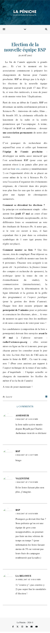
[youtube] (36, 626)
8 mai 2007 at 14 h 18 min (27, 419)
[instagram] (22, 626)
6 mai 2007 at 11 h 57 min (27, 455)
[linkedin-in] (27, 626)
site (18, 168)
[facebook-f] (13, 626)
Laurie (9, 396)
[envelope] (32, 626)
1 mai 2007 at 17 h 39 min (27, 482)
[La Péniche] (25, 12)
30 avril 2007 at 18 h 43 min (28, 579)
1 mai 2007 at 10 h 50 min (27, 513)
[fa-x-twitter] (18, 626)
